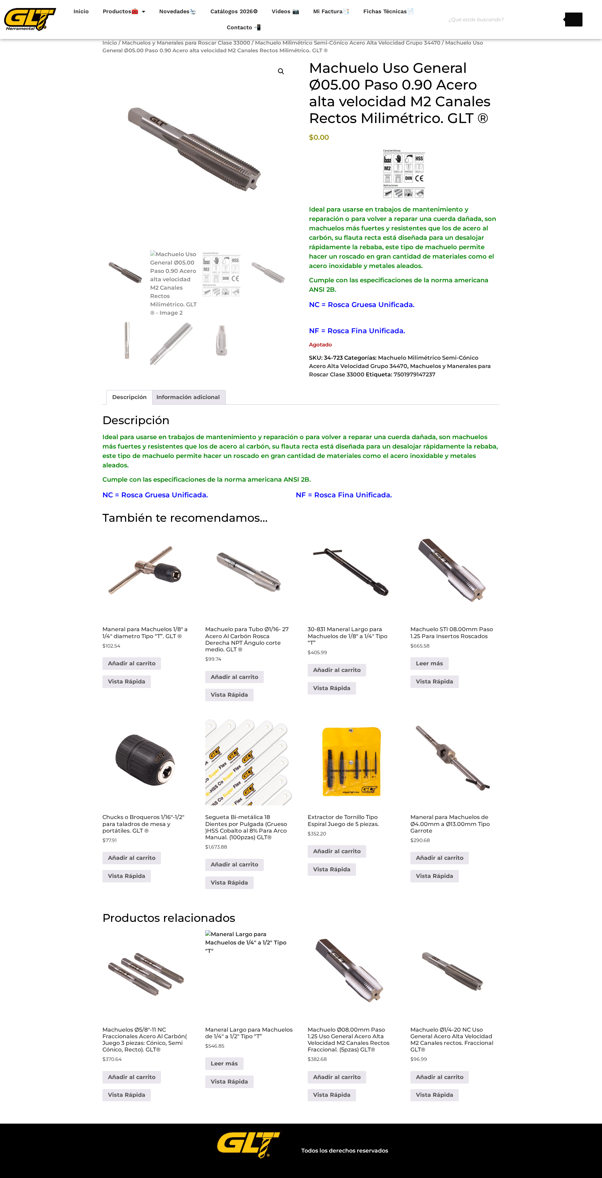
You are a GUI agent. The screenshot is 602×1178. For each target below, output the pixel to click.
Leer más (429, 663)
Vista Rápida (126, 681)
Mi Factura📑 (331, 11)
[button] (281, 71)
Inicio (81, 11)
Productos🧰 (120, 11)
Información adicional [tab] (188, 397)
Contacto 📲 (244, 27)
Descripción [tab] (129, 397)
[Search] (573, 19)
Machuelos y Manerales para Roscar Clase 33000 (186, 43)
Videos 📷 (285, 11)
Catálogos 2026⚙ (234, 11)
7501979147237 (414, 374)
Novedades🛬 (177, 11)
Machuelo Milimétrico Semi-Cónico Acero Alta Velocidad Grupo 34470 (347, 43)
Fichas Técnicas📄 (388, 11)
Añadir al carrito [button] (131, 663)
